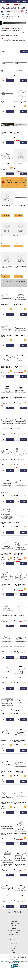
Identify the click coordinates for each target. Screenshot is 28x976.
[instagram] (17, 912)
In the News (14, 948)
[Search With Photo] (22, 11)
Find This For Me (5, 215)
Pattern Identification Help (14, 930)
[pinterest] (16, 912)
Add (11, 80)
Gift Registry (14, 938)
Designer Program (14, 939)
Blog (14, 952)
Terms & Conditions (6, 956)
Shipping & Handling (14, 923)
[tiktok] (20, 912)
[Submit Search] (5, 11)
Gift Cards (14, 925)
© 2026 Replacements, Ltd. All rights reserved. (10, 961)
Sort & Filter (24, 51)
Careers (14, 950)
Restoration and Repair (14, 934)
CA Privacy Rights (7, 957)
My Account (14, 915)
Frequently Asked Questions (14, 946)
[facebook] (14, 912)
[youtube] (19, 912)
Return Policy (14, 921)
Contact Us (14, 919)
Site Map (15, 956)
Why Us (14, 945)
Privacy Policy (22, 956)
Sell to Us (14, 936)
